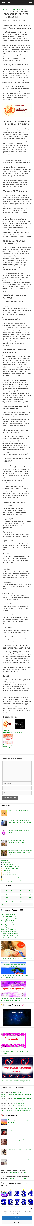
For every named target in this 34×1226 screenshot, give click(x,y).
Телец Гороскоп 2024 (8, 916)
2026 (24, 1172)
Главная (5, 9)
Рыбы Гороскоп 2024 (9, 937)
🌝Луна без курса (7, 879)
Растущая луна (8, 864)
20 (25, 898)
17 (11, 898)
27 (25, 901)
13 (25, 894)
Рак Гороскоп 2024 (7, 921)
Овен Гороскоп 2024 (8, 914)
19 (21, 898)
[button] (31, 1208)
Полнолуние (7, 870)
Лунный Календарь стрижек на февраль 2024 (17, 958)
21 (30, 898)
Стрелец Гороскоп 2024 (9, 931)
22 (2, 901)
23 (7, 901)
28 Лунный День (18, 1103)
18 (16, 898)
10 (11, 894)
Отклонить (17, 1222)
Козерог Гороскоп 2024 (10, 933)
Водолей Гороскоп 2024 (10, 935)
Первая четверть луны (11, 866)
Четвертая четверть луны (12, 877)
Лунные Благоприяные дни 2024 (12, 881)
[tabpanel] (17, 1017)
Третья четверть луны (10, 875)
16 (7, 898)
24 (12, 901)
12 (21, 894)
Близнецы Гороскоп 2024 (9, 919)
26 (21, 901)
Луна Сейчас (6, 2)
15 (2, 898)
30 (7, 904)
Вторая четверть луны (10, 868)
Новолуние (7, 862)
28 (30, 901)
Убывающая (7, 873)
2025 (19, 1172)
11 (16, 894)
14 (30, 894)
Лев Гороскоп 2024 (7, 923)
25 (16, 901)
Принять (17, 1217)
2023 (10, 1172)
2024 (15, 1172)
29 (2, 904)
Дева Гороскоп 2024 (8, 925)
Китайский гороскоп (17, 9)
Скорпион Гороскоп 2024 (9, 929)
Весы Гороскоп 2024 (8, 927)
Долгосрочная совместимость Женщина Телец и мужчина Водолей (16, 1094)
